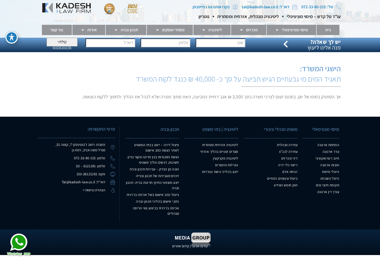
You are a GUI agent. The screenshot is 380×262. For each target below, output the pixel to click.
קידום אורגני (200, 246)
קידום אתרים (180, 246)
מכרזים (252, 30)
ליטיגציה (215, 30)
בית (328, 30)
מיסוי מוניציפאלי (295, 30)
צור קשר (56, 30)
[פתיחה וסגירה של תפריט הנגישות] (11, 37)
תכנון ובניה (129, 30)
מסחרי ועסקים (173, 30)
